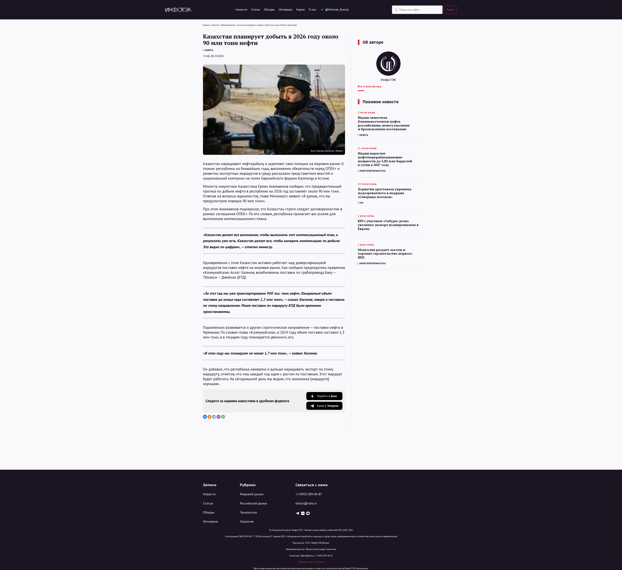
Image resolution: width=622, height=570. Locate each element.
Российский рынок (253, 503)
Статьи (255, 9)
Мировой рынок (252, 494)
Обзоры (269, 9)
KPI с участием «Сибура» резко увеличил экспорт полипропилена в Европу (388, 225)
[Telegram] (214, 417)
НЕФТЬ (209, 50)
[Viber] (218, 417)
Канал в (328, 406)
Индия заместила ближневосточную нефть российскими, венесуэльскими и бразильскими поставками (384, 123)
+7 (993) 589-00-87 (308, 494)
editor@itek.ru (306, 503)
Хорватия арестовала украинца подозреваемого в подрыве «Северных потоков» (384, 193)
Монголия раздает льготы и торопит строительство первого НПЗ (385, 253)
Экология (246, 521)
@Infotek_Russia (337, 9)
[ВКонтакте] (205, 417)
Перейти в (327, 396)
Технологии (248, 512)
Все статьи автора (369, 86)
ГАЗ (361, 202)
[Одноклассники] (209, 417)
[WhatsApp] (223, 417)
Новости (241, 9)
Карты (300, 9)
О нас (312, 9)
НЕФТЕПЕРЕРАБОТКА (372, 170)
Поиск (450, 9)
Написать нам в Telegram (311, 561)
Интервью (285, 9)
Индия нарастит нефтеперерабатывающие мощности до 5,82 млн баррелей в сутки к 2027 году (385, 159)
